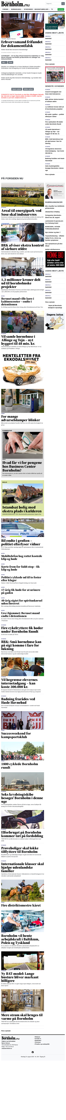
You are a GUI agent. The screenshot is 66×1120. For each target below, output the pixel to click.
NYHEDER (47, 89)
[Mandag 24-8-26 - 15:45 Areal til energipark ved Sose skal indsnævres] (22, 194)
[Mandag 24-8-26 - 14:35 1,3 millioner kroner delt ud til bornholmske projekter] (22, 266)
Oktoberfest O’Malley (52, 212)
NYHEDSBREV (28, 9)
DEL (3, 62)
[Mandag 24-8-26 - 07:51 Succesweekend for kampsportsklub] (22, 720)
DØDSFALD (48, 36)
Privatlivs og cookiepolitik (42, 1044)
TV (52, 9)
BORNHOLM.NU (16, 9)
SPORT (3, 730)
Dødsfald (48, 38)
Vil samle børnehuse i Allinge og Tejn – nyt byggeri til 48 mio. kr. (52, 132)
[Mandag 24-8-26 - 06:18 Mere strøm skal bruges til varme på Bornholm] (22, 1000)
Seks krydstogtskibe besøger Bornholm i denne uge (54, 168)
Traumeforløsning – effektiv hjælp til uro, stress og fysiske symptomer (54, 238)
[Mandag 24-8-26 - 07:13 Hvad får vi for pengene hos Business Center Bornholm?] (22, 445)
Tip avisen (60, 9)
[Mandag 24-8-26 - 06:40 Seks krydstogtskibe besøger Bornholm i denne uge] (22, 781)
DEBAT (4, 459)
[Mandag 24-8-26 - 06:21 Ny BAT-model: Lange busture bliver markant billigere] (22, 960)
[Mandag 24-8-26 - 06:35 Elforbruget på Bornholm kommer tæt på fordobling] (22, 819)
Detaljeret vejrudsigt (55, 307)
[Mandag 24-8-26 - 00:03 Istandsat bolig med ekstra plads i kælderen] (22, 493)
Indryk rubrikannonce (52, 249)
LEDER (3, 413)
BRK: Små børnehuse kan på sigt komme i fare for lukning (54, 141)
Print (10, 62)
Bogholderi (38, 1040)
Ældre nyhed (28, 89)
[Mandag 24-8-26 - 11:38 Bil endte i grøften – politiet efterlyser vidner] (22, 527)
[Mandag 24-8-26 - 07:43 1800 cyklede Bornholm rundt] (22, 751)
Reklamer (37, 1037)
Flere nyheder (50, 64)
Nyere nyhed (16, 89)
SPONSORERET (6, 504)
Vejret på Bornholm (55, 305)
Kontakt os (38, 1038)
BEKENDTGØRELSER (42, 9)
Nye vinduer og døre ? (53, 232)
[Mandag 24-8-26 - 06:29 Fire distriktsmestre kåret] (22, 890)
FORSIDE (5, 9)
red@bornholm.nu (7, 1048)
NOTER (3, 296)
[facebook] (33, 1052)
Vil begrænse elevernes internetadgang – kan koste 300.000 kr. (54, 151)
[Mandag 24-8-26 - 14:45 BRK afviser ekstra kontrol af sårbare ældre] (22, 232)
